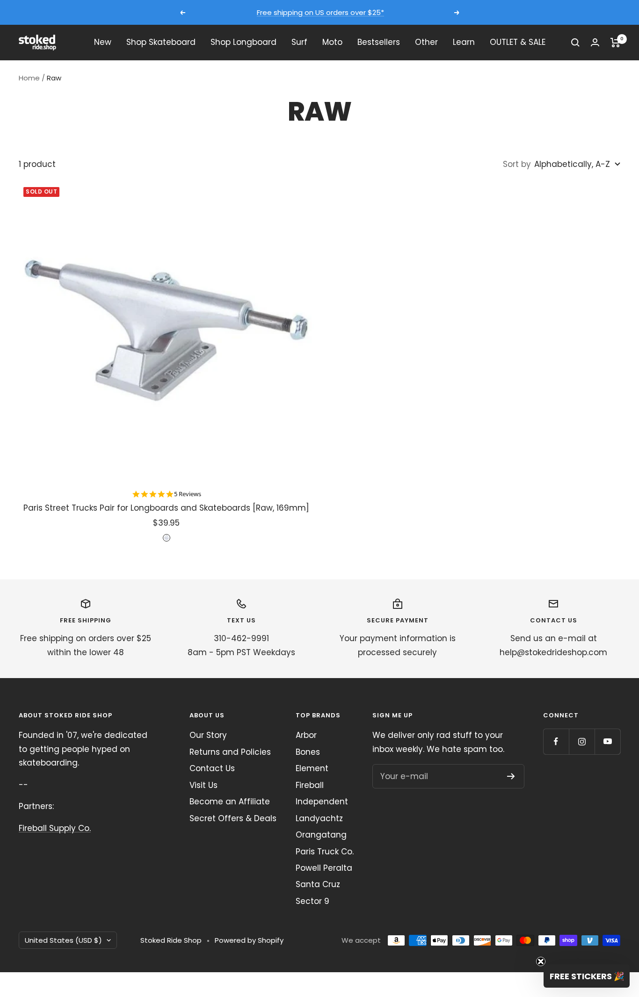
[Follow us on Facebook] (556, 741)
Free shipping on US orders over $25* (320, 12)
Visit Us (203, 785)
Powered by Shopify (249, 940)
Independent (322, 801)
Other (426, 42)
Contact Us (212, 768)
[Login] (595, 42)
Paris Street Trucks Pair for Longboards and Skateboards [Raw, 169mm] (166, 507)
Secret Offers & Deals (232, 818)
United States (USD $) (63, 940)
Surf (299, 42)
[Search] (575, 42)
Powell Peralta (324, 868)
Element (312, 768)
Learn (464, 42)
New (102, 42)
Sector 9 (312, 901)
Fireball (310, 785)
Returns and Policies (230, 752)
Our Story (208, 735)
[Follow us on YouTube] (607, 741)
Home (29, 78)
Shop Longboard (243, 42)
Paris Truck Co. (325, 851)
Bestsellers (378, 42)
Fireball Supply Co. (55, 828)
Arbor (306, 735)
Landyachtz (319, 818)
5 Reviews (187, 494)
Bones (308, 752)
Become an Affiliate (229, 801)
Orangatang (321, 834)
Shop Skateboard (161, 42)
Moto (332, 42)
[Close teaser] (540, 961)
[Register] (511, 776)
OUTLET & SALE (517, 42)
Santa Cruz (318, 884)
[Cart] (615, 42)
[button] (587, 976)
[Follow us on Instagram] (582, 741)
